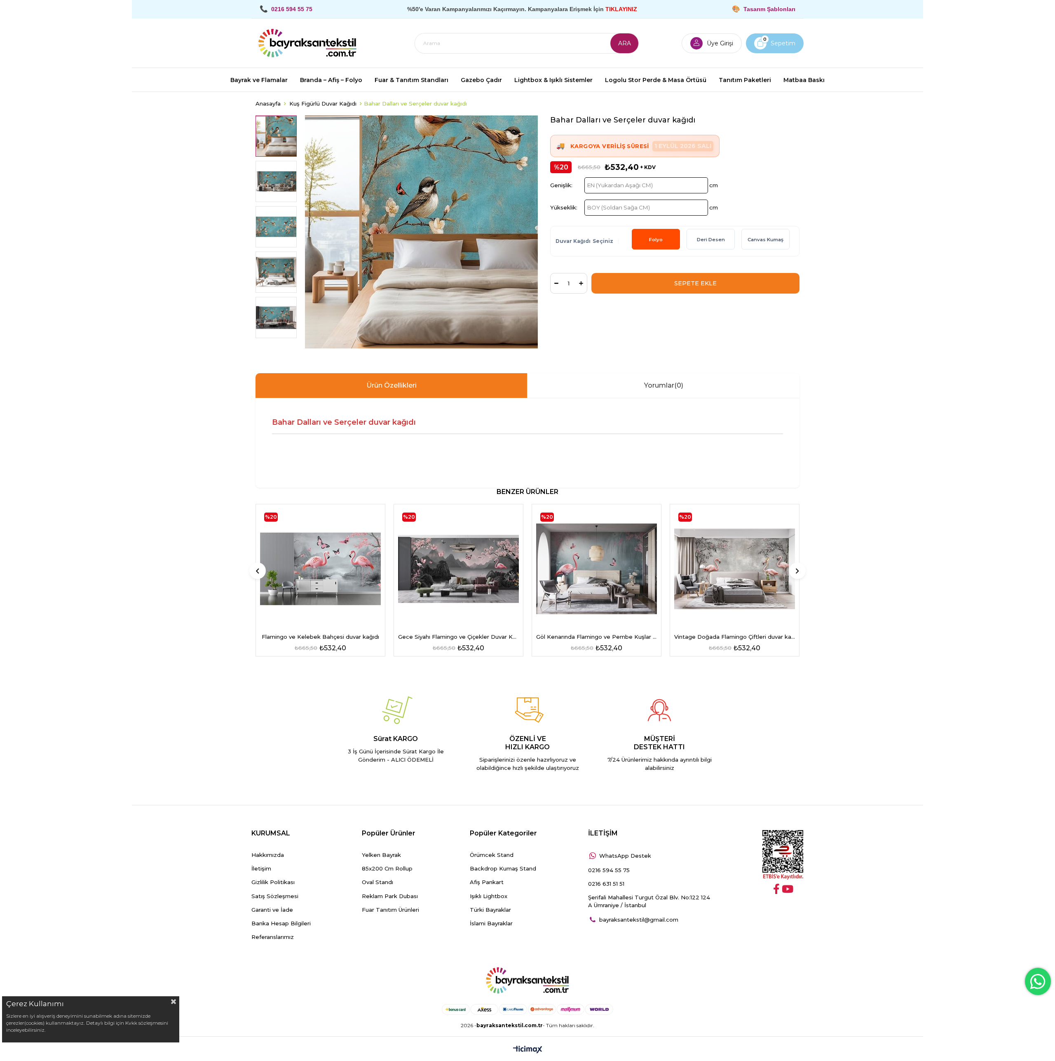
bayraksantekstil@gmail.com (638, 919)
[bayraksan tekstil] (307, 43)
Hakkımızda (267, 855)
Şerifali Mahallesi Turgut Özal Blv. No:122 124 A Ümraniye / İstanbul (649, 901)
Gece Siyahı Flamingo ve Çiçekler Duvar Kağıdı (458, 636)
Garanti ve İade (272, 909)
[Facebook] (776, 889)
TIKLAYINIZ (621, 9)
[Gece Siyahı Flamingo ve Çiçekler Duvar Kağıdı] (458, 568)
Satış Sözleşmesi (274, 896)
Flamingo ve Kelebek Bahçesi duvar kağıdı (320, 636)
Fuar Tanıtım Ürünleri (390, 909)
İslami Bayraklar (491, 923)
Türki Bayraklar (490, 909)
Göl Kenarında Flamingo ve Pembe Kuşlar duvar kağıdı (596, 636)
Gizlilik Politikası (273, 882)
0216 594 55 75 (609, 870)
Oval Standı (377, 882)
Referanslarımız (272, 937)
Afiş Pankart (487, 882)
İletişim (261, 868)
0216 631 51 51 (606, 883)
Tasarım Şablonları (769, 9)
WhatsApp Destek (625, 855)
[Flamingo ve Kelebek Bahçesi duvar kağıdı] (320, 568)
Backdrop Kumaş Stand (503, 868)
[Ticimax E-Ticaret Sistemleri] (527, 1050)
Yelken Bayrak (381, 855)
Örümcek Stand (491, 855)
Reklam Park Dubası (390, 896)
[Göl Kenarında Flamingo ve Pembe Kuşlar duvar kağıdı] (596, 568)
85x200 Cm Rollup (387, 868)
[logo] (527, 980)
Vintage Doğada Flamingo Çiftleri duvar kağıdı (734, 636)
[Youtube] (787, 889)
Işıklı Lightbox (488, 896)
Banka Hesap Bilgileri (281, 923)
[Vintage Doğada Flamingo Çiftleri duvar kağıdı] (734, 568)
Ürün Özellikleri (391, 385)
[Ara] (624, 43)
